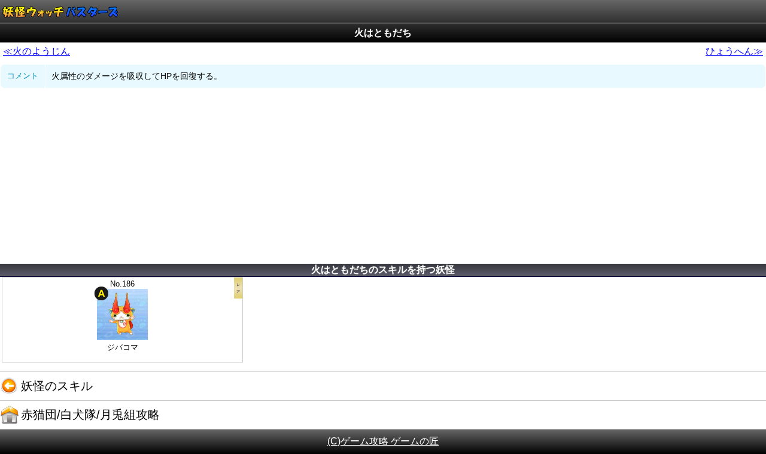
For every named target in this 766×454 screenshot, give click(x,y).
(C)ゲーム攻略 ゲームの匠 (383, 441)
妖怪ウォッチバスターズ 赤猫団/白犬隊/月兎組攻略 (60, 11)
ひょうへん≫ (734, 51)
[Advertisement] (383, 178)
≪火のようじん (36, 51)
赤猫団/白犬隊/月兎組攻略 (90, 414)
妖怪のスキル (57, 385)
